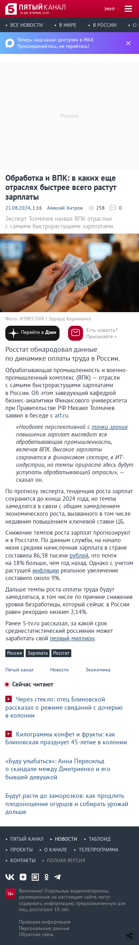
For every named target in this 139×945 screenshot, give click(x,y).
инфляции (45, 570)
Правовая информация (45, 922)
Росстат (61, 653)
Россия (14, 653)
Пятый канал (26, 839)
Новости (66, 839)
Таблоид (99, 839)
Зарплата (37, 653)
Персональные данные (44, 928)
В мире (68, 25)
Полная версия (66, 860)
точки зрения (110, 427)
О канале (55, 849)
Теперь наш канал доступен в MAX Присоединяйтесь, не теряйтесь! (55, 42)
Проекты (21, 849)
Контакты (23, 860)
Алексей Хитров (65, 208)
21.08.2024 (17, 208)
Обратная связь (36, 934)
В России (105, 25)
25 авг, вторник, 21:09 (34, 13)
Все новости (26, 25)
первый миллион (72, 638)
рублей (79, 555)
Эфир (109, 8)
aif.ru (61, 415)
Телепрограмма (98, 849)
